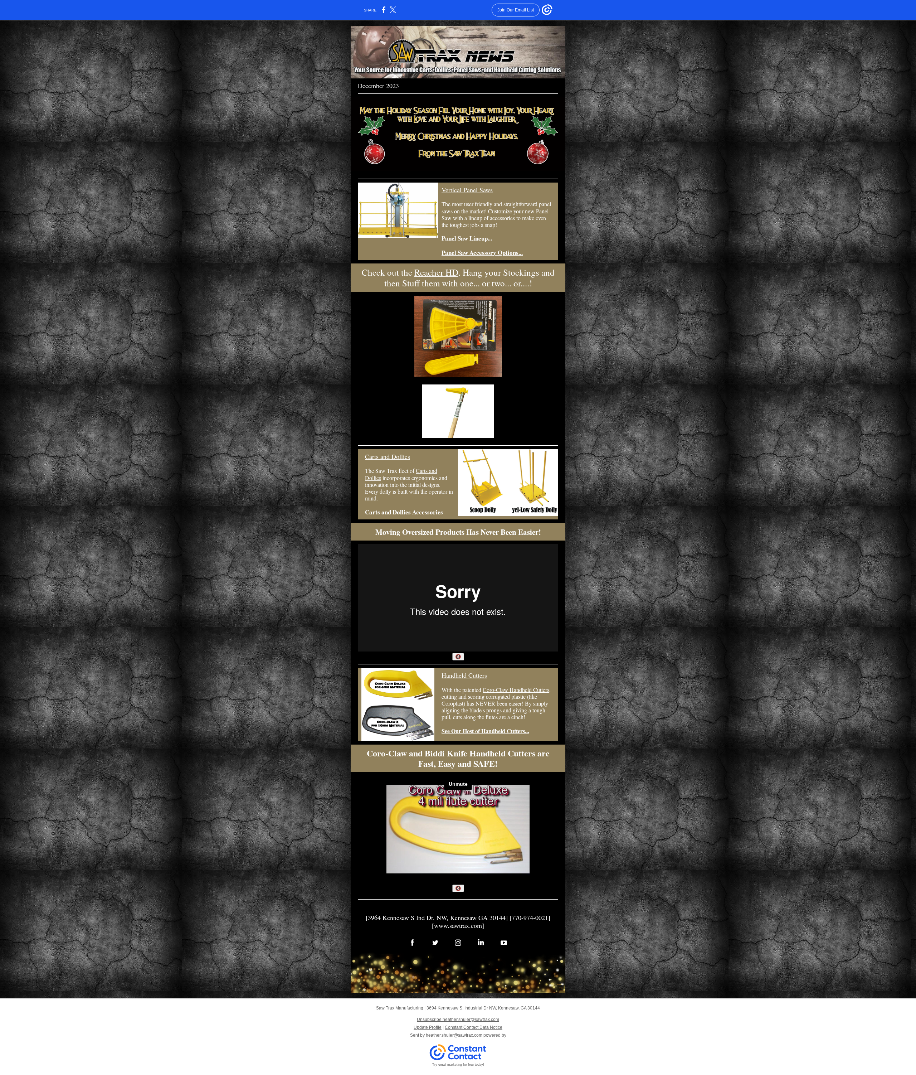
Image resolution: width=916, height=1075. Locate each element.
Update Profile (428, 1027)
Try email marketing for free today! (458, 1064)
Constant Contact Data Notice (473, 1027)
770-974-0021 (530, 917)
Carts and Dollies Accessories (404, 512)
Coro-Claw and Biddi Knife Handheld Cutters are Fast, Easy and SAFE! (458, 758)
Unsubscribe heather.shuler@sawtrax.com (458, 1019)
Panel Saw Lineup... (467, 238)
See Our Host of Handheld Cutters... (485, 731)
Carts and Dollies (387, 456)
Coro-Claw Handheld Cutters (516, 689)
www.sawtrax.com (458, 925)
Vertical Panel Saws (467, 189)
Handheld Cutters (464, 675)
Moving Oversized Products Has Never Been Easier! (458, 532)
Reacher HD (436, 272)
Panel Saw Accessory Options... (482, 252)
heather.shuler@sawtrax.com (454, 1035)
